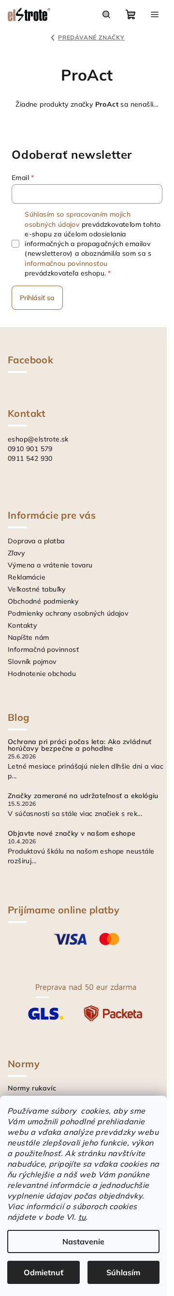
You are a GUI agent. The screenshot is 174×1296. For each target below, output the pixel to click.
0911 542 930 (30, 458)
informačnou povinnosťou (66, 263)
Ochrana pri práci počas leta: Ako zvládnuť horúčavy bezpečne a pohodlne (80, 745)
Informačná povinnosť (43, 649)
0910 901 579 (30, 448)
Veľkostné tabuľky (37, 589)
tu (82, 1217)
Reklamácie (26, 577)
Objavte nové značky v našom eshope (72, 833)
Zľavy (16, 553)
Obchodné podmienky (43, 601)
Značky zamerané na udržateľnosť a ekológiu (83, 795)
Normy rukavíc (32, 1088)
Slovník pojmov (32, 661)
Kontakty (22, 625)
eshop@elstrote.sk (38, 439)
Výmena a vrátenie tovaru (50, 565)
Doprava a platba (36, 541)
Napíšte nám (28, 637)
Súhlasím (123, 1272)
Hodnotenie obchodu (42, 673)
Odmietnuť (43, 1272)
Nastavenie (83, 1241)
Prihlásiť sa (37, 297)
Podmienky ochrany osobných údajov (68, 613)
